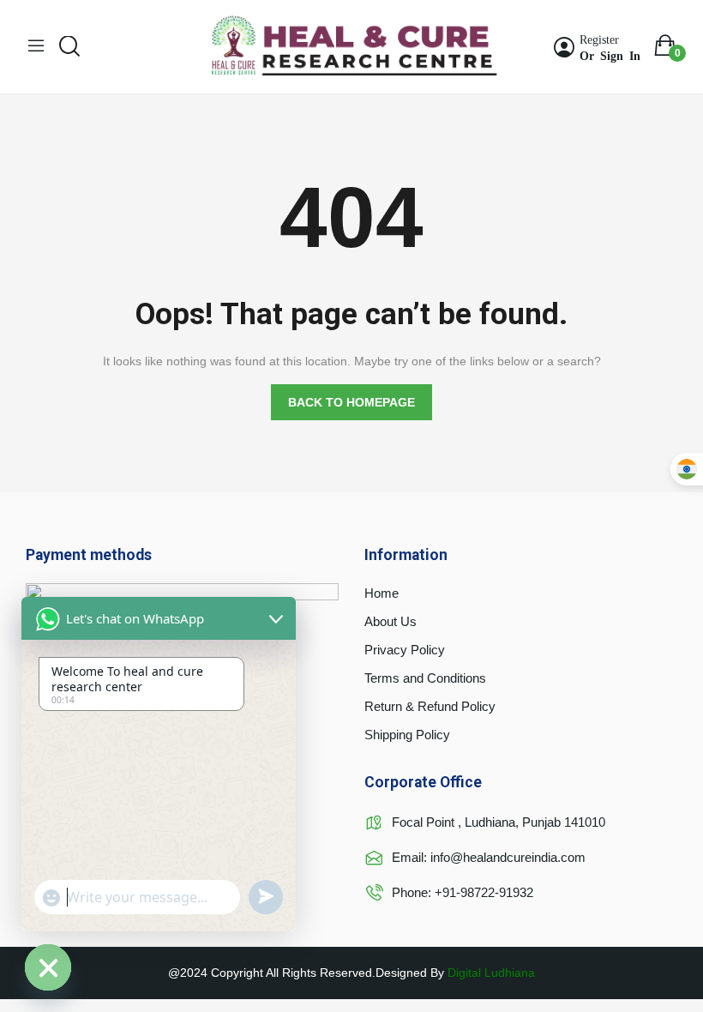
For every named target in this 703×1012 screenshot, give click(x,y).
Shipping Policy (407, 734)
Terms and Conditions (425, 678)
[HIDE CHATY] (48, 967)
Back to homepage (351, 402)
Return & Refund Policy (430, 706)
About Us (390, 621)
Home (381, 593)
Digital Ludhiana (491, 972)
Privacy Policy (404, 649)
